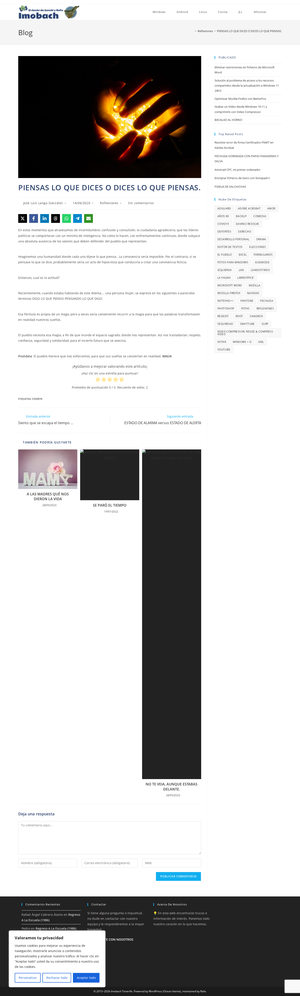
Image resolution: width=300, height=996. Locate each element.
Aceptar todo (86, 978)
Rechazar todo (56, 978)
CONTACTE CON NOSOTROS (112, 939)
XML (261, 342)
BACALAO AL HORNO (228, 120)
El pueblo (224, 254)
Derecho (244, 231)
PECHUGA (266, 301)
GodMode (262, 262)
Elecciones (257, 247)
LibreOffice (245, 278)
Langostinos (260, 270)
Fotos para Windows (232, 262)
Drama (261, 239)
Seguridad (225, 324)
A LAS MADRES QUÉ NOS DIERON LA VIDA (48, 496)
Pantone (246, 301)
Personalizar (28, 978)
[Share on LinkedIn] (44, 218)
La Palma (224, 278)
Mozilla (254, 285)
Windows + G (242, 342)
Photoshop (225, 308)
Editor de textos (229, 247)
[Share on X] (22, 218)
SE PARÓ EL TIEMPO (110, 505)
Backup (241, 216)
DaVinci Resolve (247, 224)
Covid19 (37, 398)
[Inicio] (192, 31)
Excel (243, 254)
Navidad (253, 293)
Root (239, 316)
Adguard (224, 208)
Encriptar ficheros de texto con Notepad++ (242, 178)
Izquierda (224, 270)
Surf (265, 324)
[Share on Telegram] (77, 218)
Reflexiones (109, 203)
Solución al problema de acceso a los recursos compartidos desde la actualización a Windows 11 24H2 (247, 85)
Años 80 (223, 216)
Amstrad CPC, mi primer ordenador (237, 170)
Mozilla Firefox (228, 293)
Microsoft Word (229, 285)
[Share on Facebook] (33, 218)
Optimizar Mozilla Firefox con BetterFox (240, 99)
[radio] (97, 380)
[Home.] (141, 12)
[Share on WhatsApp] (66, 218)
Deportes (224, 231)
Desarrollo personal (233, 239)
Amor (271, 208)
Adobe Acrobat (249, 208)
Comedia (259, 216)
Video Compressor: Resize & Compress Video (245, 333)
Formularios (263, 254)
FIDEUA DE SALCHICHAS (230, 187)
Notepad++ (225, 301)
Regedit (223, 316)
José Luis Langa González (43, 203)
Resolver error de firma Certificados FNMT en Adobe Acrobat (244, 144)
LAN (241, 270)
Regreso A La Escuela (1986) (56, 928)
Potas (245, 308)
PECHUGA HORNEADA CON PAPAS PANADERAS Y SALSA (246, 158)
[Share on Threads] (55, 218)
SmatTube (247, 324)
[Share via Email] (88, 218)
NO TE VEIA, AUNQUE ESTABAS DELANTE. (171, 786)
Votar (221, 342)
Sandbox (256, 316)
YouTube (223, 349)
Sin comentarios (141, 203)
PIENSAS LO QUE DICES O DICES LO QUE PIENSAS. (249, 31)
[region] (57, 959)
